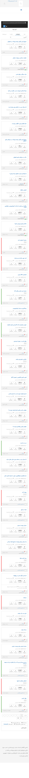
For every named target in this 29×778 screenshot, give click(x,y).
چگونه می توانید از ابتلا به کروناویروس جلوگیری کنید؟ (15, 207)
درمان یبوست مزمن (21, 525)
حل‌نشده (18, 34)
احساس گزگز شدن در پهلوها (20, 575)
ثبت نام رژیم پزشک (12, 1)
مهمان (23, 52)
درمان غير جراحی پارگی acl (20, 291)
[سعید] (25, 624)
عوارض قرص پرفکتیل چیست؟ (19, 426)
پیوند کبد (24, 492)
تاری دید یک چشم (22, 613)
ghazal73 (22, 184)
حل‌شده (11, 34)
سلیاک (24, 597)
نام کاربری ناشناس (21, 303)
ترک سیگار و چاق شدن (21, 74)
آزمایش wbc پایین (22, 274)
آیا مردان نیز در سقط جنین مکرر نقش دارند (16, 459)
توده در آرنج (23, 509)
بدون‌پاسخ (4, 34)
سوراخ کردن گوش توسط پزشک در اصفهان (17, 41)
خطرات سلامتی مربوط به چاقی (19, 58)
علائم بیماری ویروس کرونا (20, 223)
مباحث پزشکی (5, 184)
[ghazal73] (25, 184)
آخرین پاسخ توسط (9, 44)
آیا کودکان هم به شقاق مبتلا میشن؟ (18, 173)
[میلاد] (25, 592)
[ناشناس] (25, 52)
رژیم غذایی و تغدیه (6, 68)
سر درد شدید (23, 443)
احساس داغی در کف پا (21, 588)
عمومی (4, 52)
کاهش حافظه (23, 190)
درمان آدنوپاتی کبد (22, 240)
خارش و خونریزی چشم (21, 359)
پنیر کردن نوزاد (23, 558)
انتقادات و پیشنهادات (6, 710)
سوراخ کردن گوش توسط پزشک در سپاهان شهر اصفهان (15, 140)
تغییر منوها (15, 29)
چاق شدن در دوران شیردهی (20, 341)
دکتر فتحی (22, 68)
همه (24, 34)
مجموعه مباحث (5, 85)
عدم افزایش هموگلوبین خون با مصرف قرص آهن (15, 475)
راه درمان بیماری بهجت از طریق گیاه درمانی (16, 541)
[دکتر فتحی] (25, 68)
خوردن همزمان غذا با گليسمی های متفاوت (16, 324)
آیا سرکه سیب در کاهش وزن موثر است (17, 107)
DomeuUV (6, 724)
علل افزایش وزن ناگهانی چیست (19, 123)
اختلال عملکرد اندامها (21, 681)
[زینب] (25, 536)
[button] (3, 4)
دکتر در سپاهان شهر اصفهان (19, 157)
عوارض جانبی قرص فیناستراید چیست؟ (17, 410)
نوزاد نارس (24, 698)
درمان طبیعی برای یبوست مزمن (19, 646)
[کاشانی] (25, 404)
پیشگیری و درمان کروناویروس (19, 308)
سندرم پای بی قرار (22, 587)
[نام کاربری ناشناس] (25, 303)
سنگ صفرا (24, 629)
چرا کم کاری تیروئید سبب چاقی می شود (17, 90)
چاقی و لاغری (5, 388)
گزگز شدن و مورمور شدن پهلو (12, 587)
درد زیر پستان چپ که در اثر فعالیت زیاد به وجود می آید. (15, 663)
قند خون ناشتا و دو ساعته (20, 258)
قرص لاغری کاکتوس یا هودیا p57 (18, 377)
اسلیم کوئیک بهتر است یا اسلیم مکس (17, 393)
